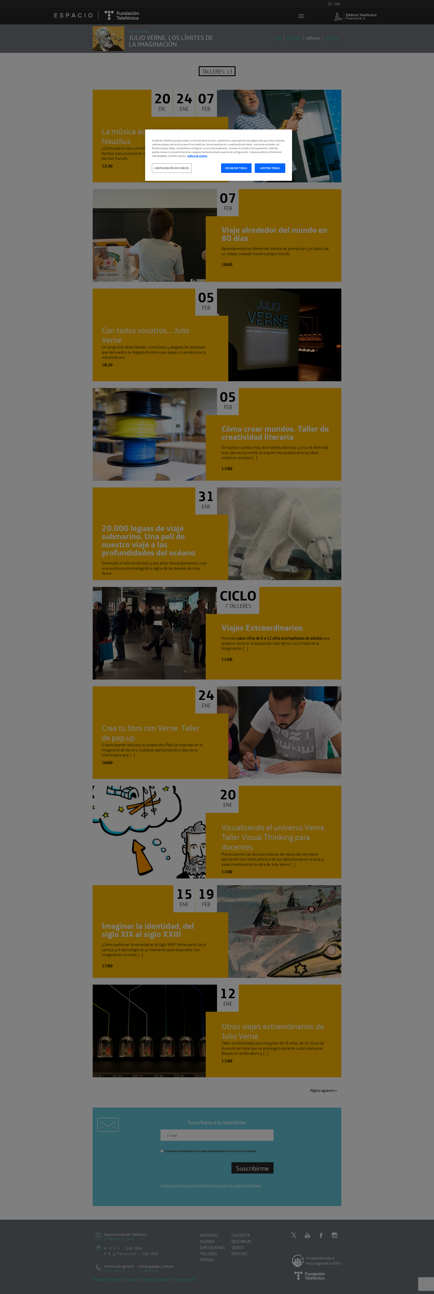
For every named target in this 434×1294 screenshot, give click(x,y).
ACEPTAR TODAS (270, 168)
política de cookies (197, 156)
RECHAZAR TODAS (236, 168)
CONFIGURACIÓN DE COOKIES (171, 168)
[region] (218, 155)
